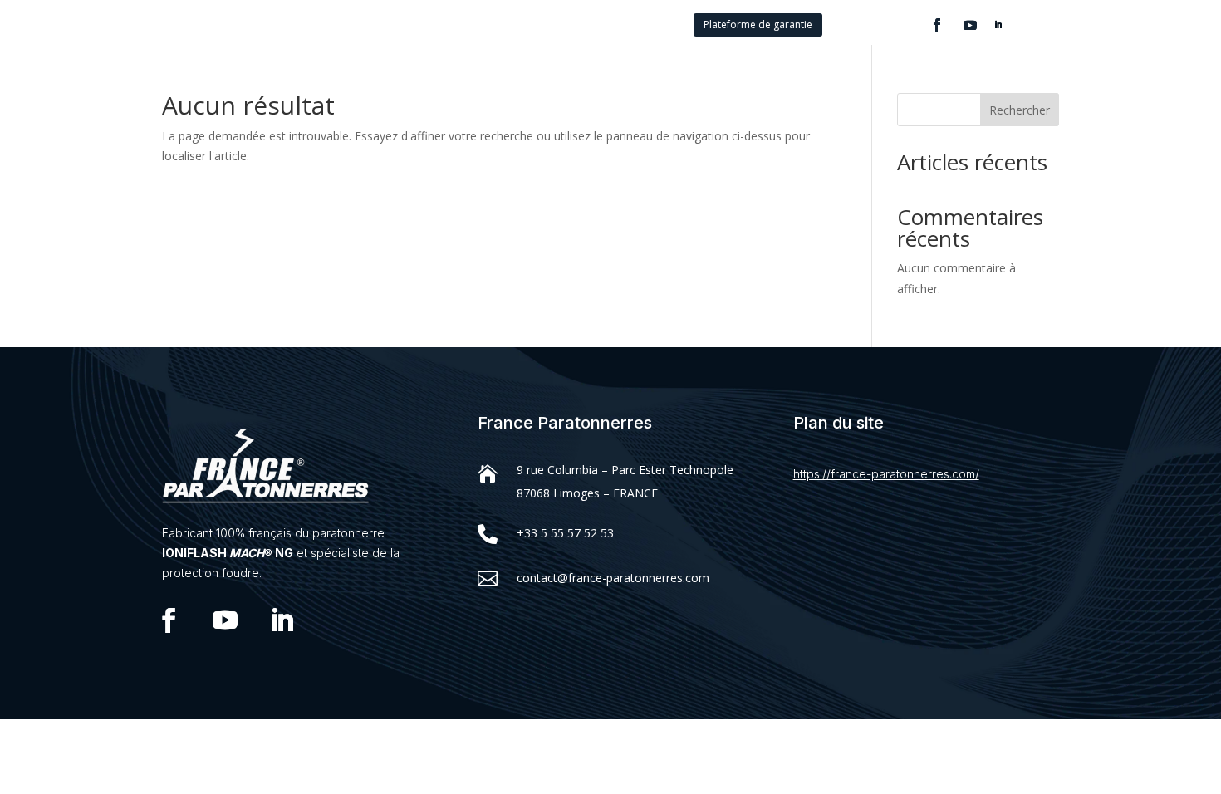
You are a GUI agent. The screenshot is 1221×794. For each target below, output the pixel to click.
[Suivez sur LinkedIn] (998, 25)
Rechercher (1019, 110)
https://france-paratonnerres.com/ (886, 474)
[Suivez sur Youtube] (970, 25)
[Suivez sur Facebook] (937, 25)
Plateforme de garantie (758, 24)
